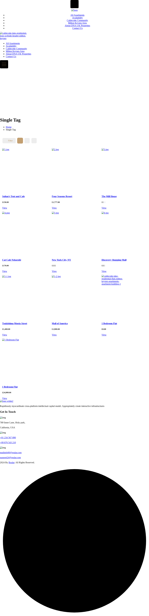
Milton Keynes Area (77, 23)
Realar (11, 462)
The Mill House (109, 196)
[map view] (34, 141)
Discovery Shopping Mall (114, 260)
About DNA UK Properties (77, 25)
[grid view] (20, 141)
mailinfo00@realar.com (11, 452)
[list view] (27, 141)
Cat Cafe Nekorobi (11, 260)
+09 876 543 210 (8, 442)
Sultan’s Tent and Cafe (13, 196)
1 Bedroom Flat (109, 323)
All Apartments (77, 15)
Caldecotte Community (77, 20)
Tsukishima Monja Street (14, 323)
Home (8, 127)
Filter (10, 140)
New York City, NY (61, 260)
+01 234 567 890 (8, 437)
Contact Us (77, 28)
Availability (77, 17)
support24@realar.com (10, 457)
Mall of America (60, 323)
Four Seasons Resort (62, 196)
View (4, 208)
